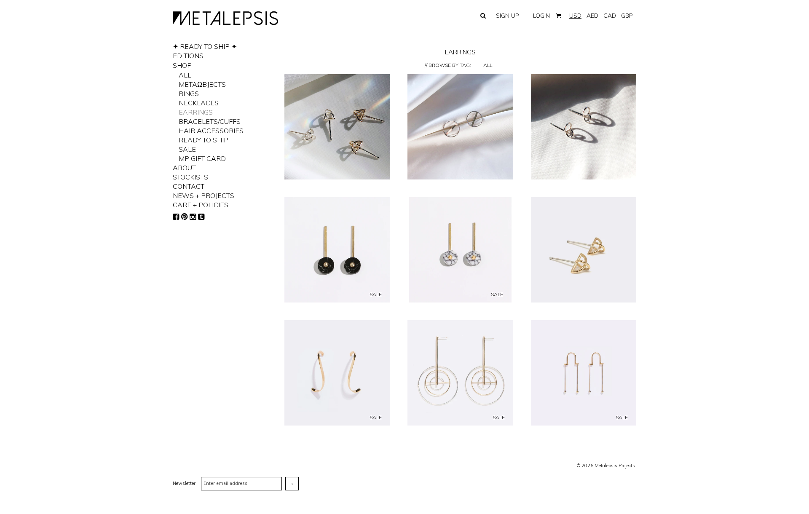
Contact (188, 186)
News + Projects (203, 195)
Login (541, 15)
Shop (182, 65)
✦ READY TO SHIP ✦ (205, 46)
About (184, 167)
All (487, 65)
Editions (188, 55)
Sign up (507, 15)
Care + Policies (200, 205)
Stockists (190, 177)
